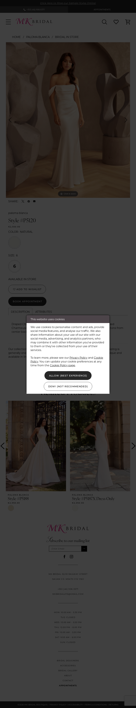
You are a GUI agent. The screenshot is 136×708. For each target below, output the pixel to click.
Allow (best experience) (68, 375)
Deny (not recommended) (68, 386)
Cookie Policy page (62, 365)
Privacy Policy (78, 357)
